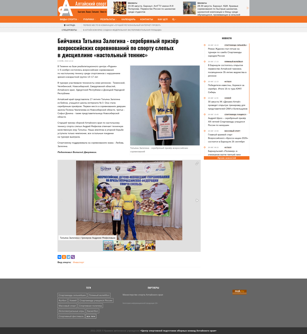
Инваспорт (78, 262)
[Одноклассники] (64, 257)
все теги (91, 316)
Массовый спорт (67, 305)
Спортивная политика (90, 305)
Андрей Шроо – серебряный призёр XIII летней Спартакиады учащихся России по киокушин (227, 121)
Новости (227, 38)
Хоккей (73, 300)
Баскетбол (92, 311)
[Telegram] (68, 257)
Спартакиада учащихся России (96, 300)
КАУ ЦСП (163, 19)
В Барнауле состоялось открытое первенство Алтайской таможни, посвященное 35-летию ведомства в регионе (227, 70)
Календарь (128, 19)
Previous (112, 8)
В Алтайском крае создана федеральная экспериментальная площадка (122, 30)
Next (247, 8)
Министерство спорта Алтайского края (143, 294)
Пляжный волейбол (99, 295)
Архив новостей (226, 158)
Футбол (62, 300)
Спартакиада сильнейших (72, 295)
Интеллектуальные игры (71, 311)
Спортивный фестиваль (71, 316)
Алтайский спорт (90, 3)
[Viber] (73, 257)
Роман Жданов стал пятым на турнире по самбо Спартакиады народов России (225, 52)
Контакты (146, 19)
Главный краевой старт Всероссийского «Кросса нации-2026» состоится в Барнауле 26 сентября (228, 138)
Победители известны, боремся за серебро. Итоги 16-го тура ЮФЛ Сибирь (226, 88)
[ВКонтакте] (59, 257)
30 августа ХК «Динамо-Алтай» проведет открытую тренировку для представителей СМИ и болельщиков (227, 105)
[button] (197, 163)
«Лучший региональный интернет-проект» (122, 25)
